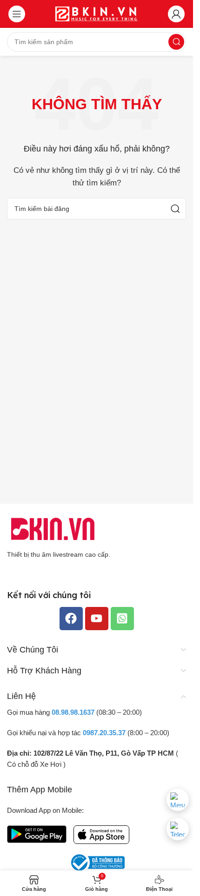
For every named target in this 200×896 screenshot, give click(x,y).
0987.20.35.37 (104, 733)
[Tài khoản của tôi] (176, 14)
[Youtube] (96, 618)
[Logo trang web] (97, 13)
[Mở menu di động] (16, 14)
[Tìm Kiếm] (176, 42)
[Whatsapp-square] (122, 618)
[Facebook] (71, 618)
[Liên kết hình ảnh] (53, 528)
